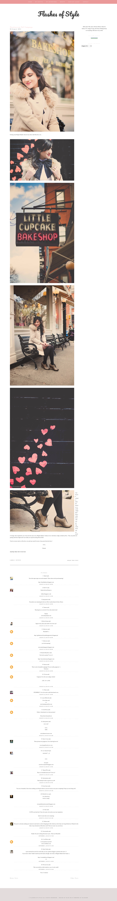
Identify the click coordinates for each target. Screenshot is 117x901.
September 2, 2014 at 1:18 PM (46, 861)
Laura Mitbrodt (45, 698)
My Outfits (39, 1)
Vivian (45, 674)
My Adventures (51, 1)
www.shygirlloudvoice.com (46, 745)
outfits (18, 560)
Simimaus (46, 668)
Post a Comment (44, 872)
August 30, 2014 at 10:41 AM (46, 818)
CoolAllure (45, 839)
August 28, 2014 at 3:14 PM (46, 625)
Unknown (45, 629)
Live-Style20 (45, 750)
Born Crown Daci (22, 551)
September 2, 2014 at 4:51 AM (46, 845)
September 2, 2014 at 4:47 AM (46, 835)
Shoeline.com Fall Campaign (21, 27)
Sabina (45, 821)
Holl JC (45, 587)
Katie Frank (45, 849)
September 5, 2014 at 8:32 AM (46, 869)
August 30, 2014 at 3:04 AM (46, 806)
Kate (45, 809)
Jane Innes (45, 786)
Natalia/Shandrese (45, 652)
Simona (45, 664)
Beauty (63, 1)
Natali (45, 576)
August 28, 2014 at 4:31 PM (46, 686)
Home (30, 1)
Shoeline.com (38, 134)
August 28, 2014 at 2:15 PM (46, 596)
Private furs (45, 864)
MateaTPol (45, 770)
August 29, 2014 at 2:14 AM (46, 706)
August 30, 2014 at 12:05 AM (46, 790)
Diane (45, 690)
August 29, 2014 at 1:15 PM (46, 766)
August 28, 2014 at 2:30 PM (46, 604)
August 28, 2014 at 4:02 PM (46, 637)
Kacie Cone (45, 739)
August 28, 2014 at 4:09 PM (46, 649)
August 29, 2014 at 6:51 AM (46, 718)
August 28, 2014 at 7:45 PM (46, 694)
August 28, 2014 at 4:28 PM (46, 661)
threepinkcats (49, 716)
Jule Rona (45, 709)
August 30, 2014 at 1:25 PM (46, 827)
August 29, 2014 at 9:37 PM (46, 782)
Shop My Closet (74, 1)
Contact (86, 1)
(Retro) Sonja (45, 621)
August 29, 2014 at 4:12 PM (46, 774)
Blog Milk (70, 897)
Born (66, 535)
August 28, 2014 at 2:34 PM (46, 617)
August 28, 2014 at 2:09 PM (46, 584)
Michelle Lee (45, 794)
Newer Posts (14, 878)
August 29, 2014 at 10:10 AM (46, 735)
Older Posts (74, 878)
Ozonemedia (46, 831)
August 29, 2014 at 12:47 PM (46, 747)
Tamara (45, 607)
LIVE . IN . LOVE (46, 680)
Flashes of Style (58, 14)
